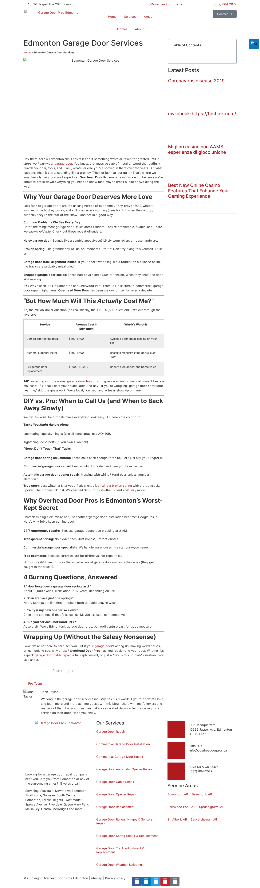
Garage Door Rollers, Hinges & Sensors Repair (124, 821)
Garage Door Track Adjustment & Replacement (120, 850)
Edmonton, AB (177, 794)
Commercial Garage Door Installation (123, 744)
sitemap (96, 878)
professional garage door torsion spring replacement (87, 381)
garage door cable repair (53, 655)
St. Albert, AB (177, 819)
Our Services (110, 723)
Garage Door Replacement (115, 807)
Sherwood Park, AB (181, 807)
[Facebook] (136, 881)
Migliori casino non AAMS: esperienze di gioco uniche (197, 149)
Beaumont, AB (202, 794)
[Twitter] (155, 881)
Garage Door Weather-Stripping (119, 865)
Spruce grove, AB (211, 807)
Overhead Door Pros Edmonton (65, 878)
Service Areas (182, 785)
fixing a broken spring (116, 485)
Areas (148, 16)
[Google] (174, 881)
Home (112, 16)
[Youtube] (165, 881)
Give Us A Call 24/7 (203, 767)
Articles (121, 29)
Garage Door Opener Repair (116, 794)
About (139, 29)
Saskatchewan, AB (204, 819)
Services (130, 16)
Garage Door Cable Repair (115, 782)
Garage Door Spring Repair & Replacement (127, 836)
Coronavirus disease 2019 (196, 80)
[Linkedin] (146, 881)
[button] (231, 45)
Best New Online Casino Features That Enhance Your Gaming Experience (198, 191)
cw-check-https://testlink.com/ (202, 113)
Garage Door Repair (110, 731)
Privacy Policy (115, 878)
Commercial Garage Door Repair (119, 757)
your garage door (59, 163)
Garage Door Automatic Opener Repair (124, 769)
